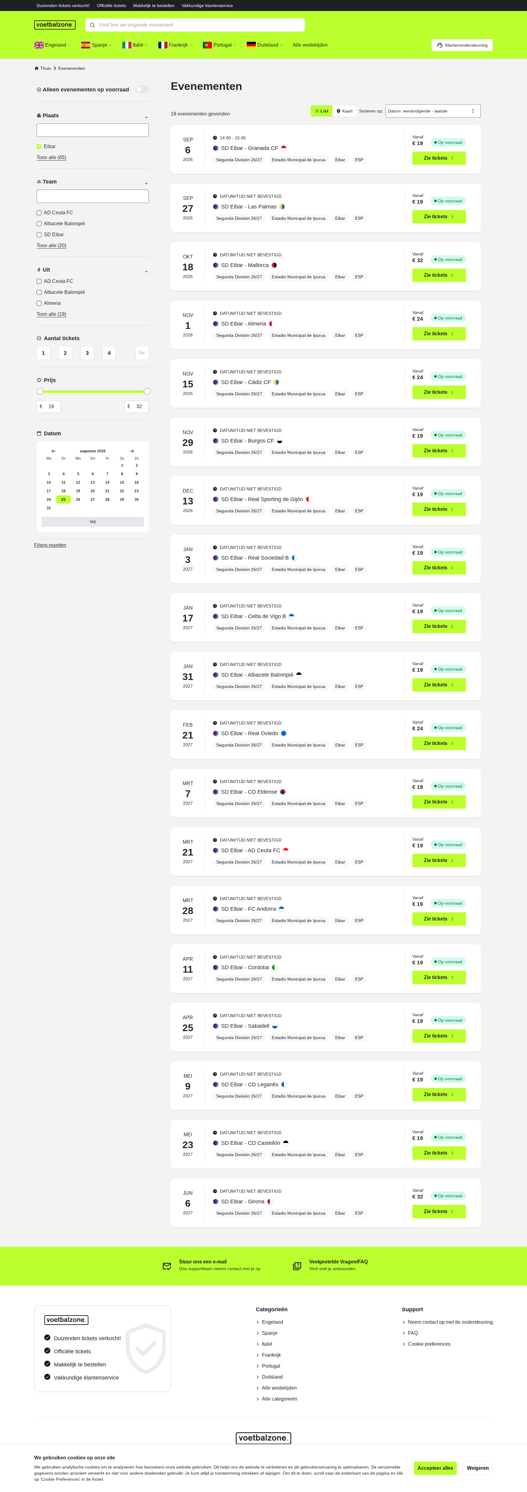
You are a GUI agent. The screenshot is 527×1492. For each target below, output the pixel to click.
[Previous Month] (53, 451)
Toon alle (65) (51, 157)
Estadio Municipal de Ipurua (298, 159)
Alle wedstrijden (279, 1388)
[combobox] (433, 111)
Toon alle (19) (51, 314)
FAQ (413, 1333)
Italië (267, 1344)
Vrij (92, 522)
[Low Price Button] (40, 391)
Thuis (45, 68)
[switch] (142, 89)
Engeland (272, 1322)
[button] (52, 45)
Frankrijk (271, 1355)
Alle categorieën (279, 1398)
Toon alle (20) (51, 245)
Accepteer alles (435, 1468)
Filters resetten (50, 545)
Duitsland (272, 1377)
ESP (359, 159)
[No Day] (48, 465)
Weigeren (478, 1468)
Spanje (270, 1333)
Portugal (271, 1366)
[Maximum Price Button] (147, 391)
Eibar (340, 159)
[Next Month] (131, 451)
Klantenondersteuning (466, 45)
